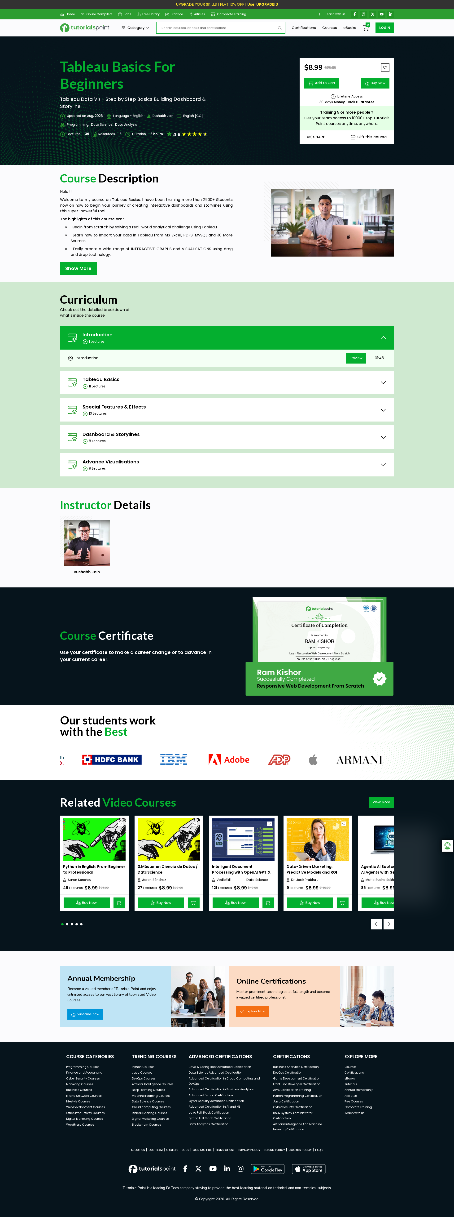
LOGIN (384, 27)
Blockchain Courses (146, 1125)
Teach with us (335, 14)
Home (70, 14)
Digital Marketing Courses (84, 1119)
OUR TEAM (155, 1150)
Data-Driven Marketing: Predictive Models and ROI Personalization (312, 872)
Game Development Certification (296, 1078)
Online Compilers (99, 14)
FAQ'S (319, 1150)
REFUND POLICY (274, 1150)
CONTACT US (202, 1150)
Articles (199, 14)
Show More (78, 268)
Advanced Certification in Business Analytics (221, 1089)
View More (381, 802)
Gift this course (372, 137)
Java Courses (142, 1072)
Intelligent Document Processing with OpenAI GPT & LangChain (241, 872)
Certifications (304, 27)
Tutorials (351, 1084)
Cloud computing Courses (151, 1107)
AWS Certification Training (292, 1090)
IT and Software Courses (84, 1096)
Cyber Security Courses (83, 1078)
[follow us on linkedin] (227, 1169)
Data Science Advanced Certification (216, 1072)
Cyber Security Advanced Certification (216, 1101)
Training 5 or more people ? (346, 112)
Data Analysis (126, 124)
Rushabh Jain (163, 116)
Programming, (78, 124)
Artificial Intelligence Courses (153, 1084)
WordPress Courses (80, 1125)
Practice (177, 14)
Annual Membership (359, 1090)
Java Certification (286, 1101)
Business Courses (79, 1090)
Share (319, 137)
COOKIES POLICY (300, 1150)
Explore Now (255, 1011)
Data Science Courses (148, 1101)
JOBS (185, 1150)
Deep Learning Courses (148, 1090)
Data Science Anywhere (257, 880)
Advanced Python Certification (211, 1095)
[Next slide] (389, 924)
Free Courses (354, 1101)
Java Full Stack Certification (209, 1112)
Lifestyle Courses (78, 1101)
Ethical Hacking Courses (149, 1113)
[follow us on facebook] (185, 1169)
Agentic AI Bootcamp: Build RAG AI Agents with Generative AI (391, 869)
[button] (62, 924)
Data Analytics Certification (208, 1124)
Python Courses (143, 1067)
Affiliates (351, 1096)
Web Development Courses (85, 1107)
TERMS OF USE (224, 1150)
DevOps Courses (144, 1078)
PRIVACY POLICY (249, 1150)
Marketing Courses (79, 1084)
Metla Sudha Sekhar (381, 880)
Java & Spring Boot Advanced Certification (220, 1067)
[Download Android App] (267, 1169)
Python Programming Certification (297, 1096)
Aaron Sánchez (80, 880)
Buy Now (378, 82)
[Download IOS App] (309, 1169)
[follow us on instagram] (241, 1169)
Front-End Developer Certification (296, 1084)
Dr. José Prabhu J (305, 880)
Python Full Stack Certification (210, 1118)
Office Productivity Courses (85, 1113)
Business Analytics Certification (296, 1067)
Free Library (151, 14)
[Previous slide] (376, 924)
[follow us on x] (198, 1169)
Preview (356, 357)
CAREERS (172, 1150)
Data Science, (102, 124)
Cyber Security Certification (292, 1107)
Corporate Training (231, 14)
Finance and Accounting (84, 1072)
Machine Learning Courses (151, 1096)
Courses (329, 27)
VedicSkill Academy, (225, 880)
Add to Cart (325, 82)
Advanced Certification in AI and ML (214, 1107)
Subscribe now (88, 1014)
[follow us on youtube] (213, 1169)
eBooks (349, 27)
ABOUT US (138, 1150)
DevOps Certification (287, 1072)
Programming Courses (82, 1067)
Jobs (127, 14)
